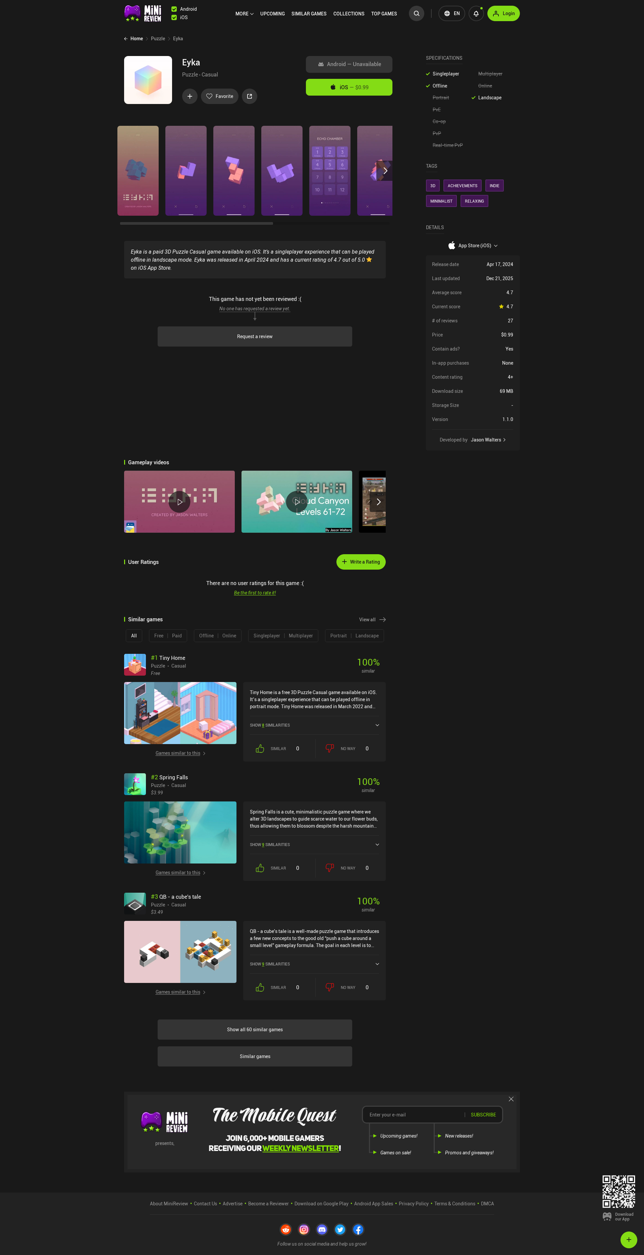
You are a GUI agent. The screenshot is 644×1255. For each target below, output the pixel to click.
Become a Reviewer (268, 1203)
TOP (384, 13)
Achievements (462, 185)
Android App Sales (373, 1203)
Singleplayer (446, 73)
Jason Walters (486, 440)
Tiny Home (168, 658)
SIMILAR (309, 13)
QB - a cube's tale (176, 896)
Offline (440, 86)
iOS (354, 87)
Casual (210, 74)
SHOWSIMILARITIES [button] (270, 725)
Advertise (233, 1203)
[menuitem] (244, 13)
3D (432, 185)
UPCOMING (272, 13)
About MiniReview (169, 1203)
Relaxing (474, 201)
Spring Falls (169, 777)
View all (367, 619)
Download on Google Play (321, 1203)
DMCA (487, 1203)
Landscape (489, 97)
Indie (494, 185)
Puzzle (190, 74)
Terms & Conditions (454, 1203)
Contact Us (205, 1203)
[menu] (317, 13)
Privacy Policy (414, 1203)
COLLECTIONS (349, 13)
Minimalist (441, 201)
